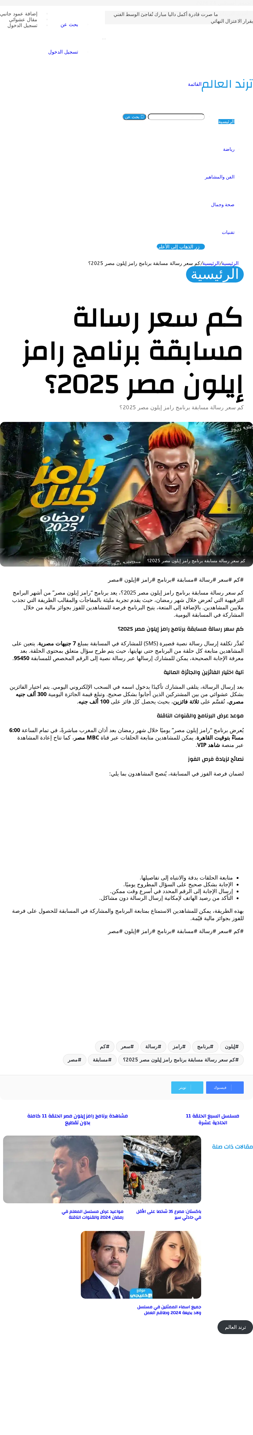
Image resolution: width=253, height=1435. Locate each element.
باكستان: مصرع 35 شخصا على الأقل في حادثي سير (168, 1214)
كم (103, 1046)
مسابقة (100, 1060)
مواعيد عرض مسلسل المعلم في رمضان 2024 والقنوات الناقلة (92, 1214)
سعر (125, 1046)
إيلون (230, 1046)
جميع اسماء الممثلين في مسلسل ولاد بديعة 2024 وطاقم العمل (169, 1310)
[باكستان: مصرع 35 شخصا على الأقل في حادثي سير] (141, 1202)
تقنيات (228, 232)
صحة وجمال (222, 204)
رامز (177, 1046)
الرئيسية (226, 121)
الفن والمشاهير (219, 176)
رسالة (151, 1046)
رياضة (228, 149)
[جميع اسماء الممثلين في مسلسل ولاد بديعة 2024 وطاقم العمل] (141, 1297)
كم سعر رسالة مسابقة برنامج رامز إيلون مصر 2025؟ (179, 1060)
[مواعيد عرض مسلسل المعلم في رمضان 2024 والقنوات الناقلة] (63, 1202)
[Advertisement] (126, 826)
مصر (73, 1060)
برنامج (203, 1046)
